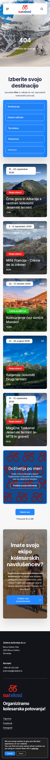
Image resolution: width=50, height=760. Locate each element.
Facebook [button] (7, 723)
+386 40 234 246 (11, 667)
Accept (9, 753)
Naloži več (25, 512)
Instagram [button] (7, 728)
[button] (7, 9)
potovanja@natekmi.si (12, 671)
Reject (21, 753)
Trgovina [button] (7, 719)
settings (34, 748)
